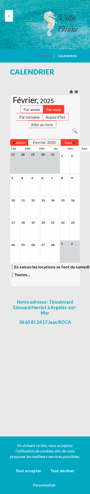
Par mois (53, 109)
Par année (32, 109)
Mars (68, 143)
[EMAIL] (76, 92)
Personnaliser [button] (44, 484)
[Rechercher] (75, 130)
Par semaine (29, 117)
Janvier (21, 143)
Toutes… (22, 274)
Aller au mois (42, 124)
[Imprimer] (72, 92)
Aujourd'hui (55, 117)
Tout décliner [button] (62, 470)
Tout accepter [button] (28, 470)
